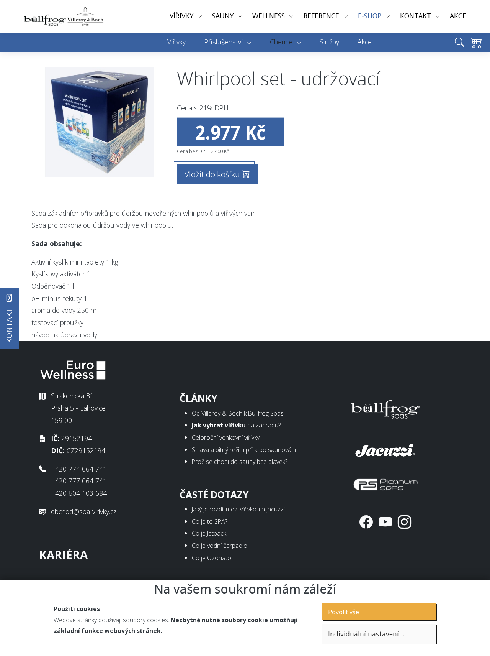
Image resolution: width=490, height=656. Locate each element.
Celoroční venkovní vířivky (226, 437)
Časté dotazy (214, 494)
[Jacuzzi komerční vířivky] (385, 449)
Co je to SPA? (209, 521)
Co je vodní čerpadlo (219, 545)
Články (198, 398)
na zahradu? (236, 425)
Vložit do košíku (213, 174)
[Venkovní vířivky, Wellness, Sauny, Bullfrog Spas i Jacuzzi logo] (64, 16)
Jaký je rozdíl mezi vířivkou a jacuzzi (238, 509)
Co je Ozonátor (213, 558)
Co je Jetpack (209, 533)
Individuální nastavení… (366, 633)
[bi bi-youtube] (385, 521)
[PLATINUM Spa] (385, 483)
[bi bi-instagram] (404, 521)
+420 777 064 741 (79, 480)
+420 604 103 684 (79, 493)
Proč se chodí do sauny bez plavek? (239, 461)
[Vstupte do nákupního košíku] (474, 48)
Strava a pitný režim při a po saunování (244, 450)
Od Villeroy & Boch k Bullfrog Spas (238, 413)
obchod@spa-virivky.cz (83, 511)
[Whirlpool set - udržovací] (99, 122)
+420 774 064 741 (79, 469)
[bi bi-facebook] (366, 521)
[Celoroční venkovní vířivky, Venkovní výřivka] (385, 408)
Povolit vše (343, 612)
